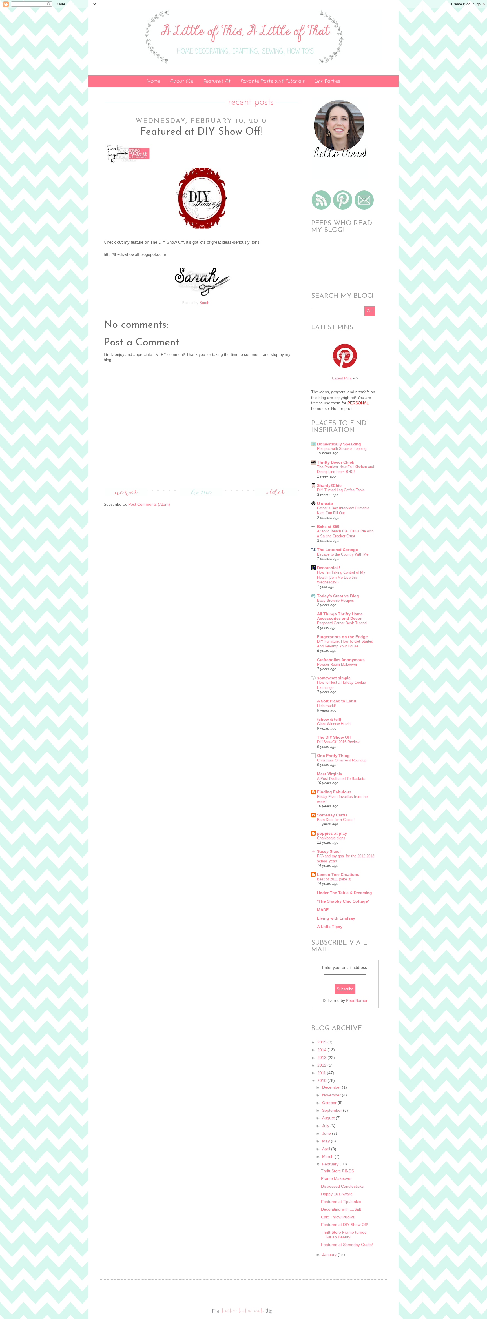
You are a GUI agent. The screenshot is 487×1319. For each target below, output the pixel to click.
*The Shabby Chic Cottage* (343, 901)
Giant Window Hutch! (334, 724)
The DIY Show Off (334, 737)
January (330, 1254)
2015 (322, 1042)
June (327, 1133)
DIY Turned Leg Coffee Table (340, 490)
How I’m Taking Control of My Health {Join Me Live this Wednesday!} (341, 577)
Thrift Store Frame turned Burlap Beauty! (344, 1234)
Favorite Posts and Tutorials (273, 81)
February (331, 1164)
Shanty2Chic (329, 485)
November (332, 1095)
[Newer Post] (126, 495)
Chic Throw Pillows (338, 1217)
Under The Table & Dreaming (344, 893)
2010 (322, 1080)
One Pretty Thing (333, 755)
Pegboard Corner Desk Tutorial (342, 623)
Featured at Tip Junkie (341, 1201)
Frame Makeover (336, 1178)
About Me (181, 81)
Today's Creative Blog (338, 596)
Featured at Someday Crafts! (347, 1244)
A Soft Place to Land (336, 701)
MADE (323, 909)
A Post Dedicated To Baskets (341, 778)
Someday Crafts (332, 815)
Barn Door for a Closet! (336, 820)
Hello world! (326, 705)
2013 (322, 1057)
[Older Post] (276, 495)
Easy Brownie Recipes (335, 600)
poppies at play (332, 833)
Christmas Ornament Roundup (341, 760)
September (332, 1110)
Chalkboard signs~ (332, 838)
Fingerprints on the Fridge (342, 636)
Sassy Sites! (329, 851)
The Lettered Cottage (337, 549)
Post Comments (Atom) (149, 504)
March (328, 1156)
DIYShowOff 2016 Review (338, 742)
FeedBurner (357, 1000)
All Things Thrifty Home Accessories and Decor (340, 616)
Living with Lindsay (336, 918)
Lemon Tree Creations (338, 874)
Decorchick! (328, 567)
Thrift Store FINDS (337, 1171)
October (330, 1102)
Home (153, 81)
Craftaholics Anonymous (341, 660)
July (326, 1125)
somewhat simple (334, 678)
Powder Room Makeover (337, 664)
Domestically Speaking (339, 444)
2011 (322, 1073)
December (332, 1087)
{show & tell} (329, 719)
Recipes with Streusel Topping (341, 449)
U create (325, 503)
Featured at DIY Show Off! (344, 1224)
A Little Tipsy (329, 926)
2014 (322, 1049)
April (326, 1149)
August (329, 1118)
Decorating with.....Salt (341, 1209)
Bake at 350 (328, 526)
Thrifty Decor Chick (335, 462)
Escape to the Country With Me (342, 554)
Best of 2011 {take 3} (334, 879)
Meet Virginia (329, 774)
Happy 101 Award (337, 1194)
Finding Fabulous (334, 792)
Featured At (217, 81)
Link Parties (327, 81)
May (326, 1141)
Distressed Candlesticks (342, 1186)
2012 (322, 1065)
